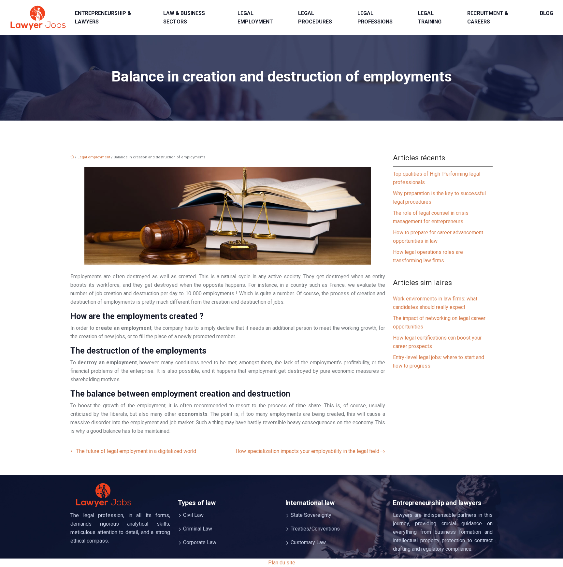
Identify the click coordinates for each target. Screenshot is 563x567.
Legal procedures (315, 17)
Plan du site (281, 563)
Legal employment (255, 17)
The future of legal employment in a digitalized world (136, 451)
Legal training (429, 17)
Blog (546, 13)
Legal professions (375, 17)
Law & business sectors (184, 17)
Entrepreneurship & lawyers (103, 17)
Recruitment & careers (487, 17)
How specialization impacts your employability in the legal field (307, 451)
